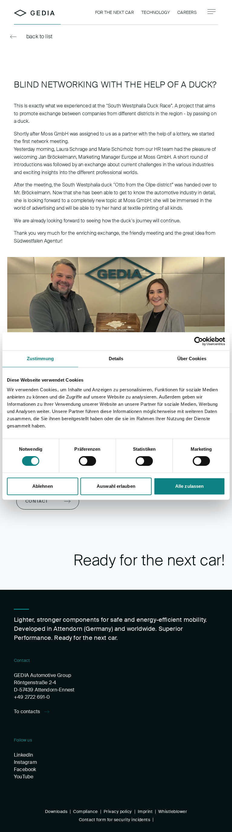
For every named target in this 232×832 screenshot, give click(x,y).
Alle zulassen (189, 486)
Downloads (56, 811)
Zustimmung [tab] (40, 358)
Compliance (85, 811)
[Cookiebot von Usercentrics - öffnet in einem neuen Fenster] (198, 341)
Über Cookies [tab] (191, 358)
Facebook (25, 769)
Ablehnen (42, 486)
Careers (187, 12)
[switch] (87, 461)
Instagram (25, 762)
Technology (155, 12)
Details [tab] (116, 358)
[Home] (34, 13)
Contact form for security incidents (114, 819)
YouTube (23, 776)
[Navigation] (212, 12)
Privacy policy (118, 811)
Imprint (145, 811)
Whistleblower (172, 811)
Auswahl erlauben (116, 486)
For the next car (114, 12)
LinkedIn (23, 755)
